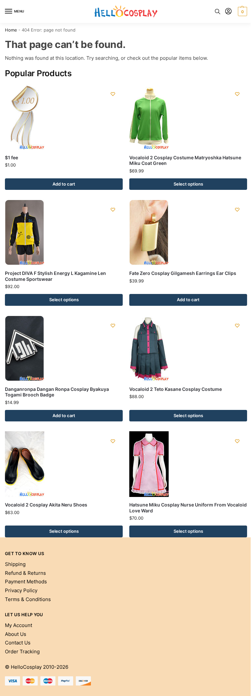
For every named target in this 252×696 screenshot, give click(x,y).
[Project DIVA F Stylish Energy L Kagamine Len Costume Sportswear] (64, 232)
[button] (241, 11)
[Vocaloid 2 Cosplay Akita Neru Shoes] (64, 464)
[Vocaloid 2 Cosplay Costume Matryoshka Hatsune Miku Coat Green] (188, 117)
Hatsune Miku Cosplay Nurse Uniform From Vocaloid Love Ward (188, 507)
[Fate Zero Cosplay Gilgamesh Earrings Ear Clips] (188, 232)
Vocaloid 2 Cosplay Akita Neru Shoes (46, 504)
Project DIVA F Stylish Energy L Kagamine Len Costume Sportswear (55, 276)
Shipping (15, 564)
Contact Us (18, 643)
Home (11, 30)
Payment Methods (26, 582)
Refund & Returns (25, 573)
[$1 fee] (64, 117)
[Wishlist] (113, 94)
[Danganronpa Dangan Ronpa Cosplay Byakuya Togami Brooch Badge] (64, 348)
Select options (188, 184)
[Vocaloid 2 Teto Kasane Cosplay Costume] (188, 348)
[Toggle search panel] (217, 11)
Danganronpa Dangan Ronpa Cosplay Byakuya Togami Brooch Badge (57, 392)
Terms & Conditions (28, 599)
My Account (18, 625)
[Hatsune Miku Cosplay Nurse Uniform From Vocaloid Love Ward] (188, 464)
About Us (15, 634)
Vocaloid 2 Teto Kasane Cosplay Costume (175, 389)
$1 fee (11, 157)
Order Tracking (22, 652)
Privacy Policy (21, 591)
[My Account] (228, 11)
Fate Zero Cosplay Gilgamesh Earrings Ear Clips (182, 273)
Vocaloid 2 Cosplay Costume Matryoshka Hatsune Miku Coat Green (185, 160)
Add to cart (63, 184)
